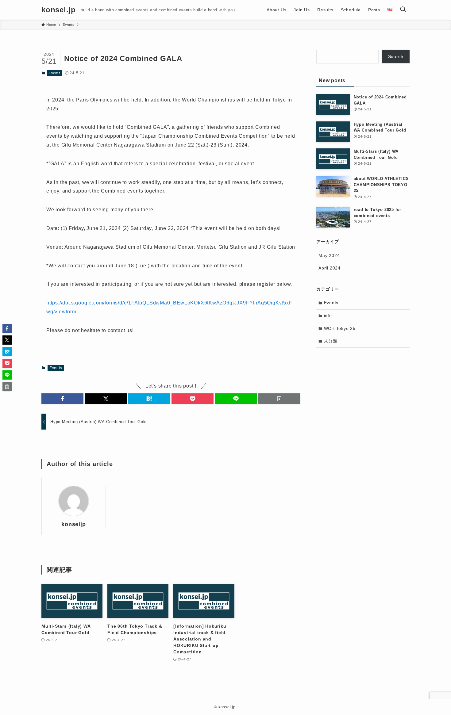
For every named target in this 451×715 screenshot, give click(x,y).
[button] (62, 398)
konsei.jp (58, 9)
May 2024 (329, 255)
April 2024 (329, 268)
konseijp (73, 524)
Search (395, 56)
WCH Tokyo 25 (340, 328)
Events (55, 73)
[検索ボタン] (403, 10)
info (328, 315)
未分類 (330, 340)
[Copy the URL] (279, 398)
